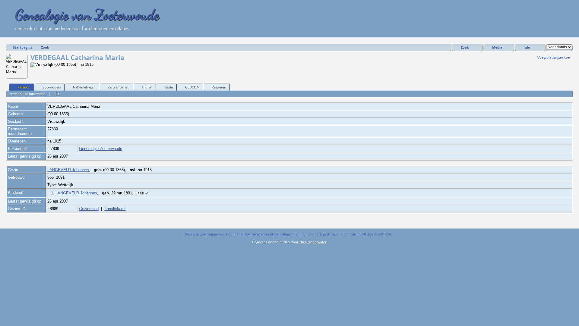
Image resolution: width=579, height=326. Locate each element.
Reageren (219, 87)
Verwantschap (119, 87)
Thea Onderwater (312, 242)
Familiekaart (115, 208)
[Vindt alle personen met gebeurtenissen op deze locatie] (146, 193)
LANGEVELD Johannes (68, 170)
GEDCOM (192, 87)
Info (527, 47)
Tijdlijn (147, 87)
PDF (57, 93)
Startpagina (23, 47)
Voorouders (52, 87)
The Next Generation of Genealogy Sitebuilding (273, 234)
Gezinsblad (89, 208)
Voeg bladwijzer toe (553, 57)
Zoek (45, 47)
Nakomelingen (84, 87)
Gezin (168, 87)
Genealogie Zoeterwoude (100, 148)
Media (497, 47)
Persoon (23, 87)
